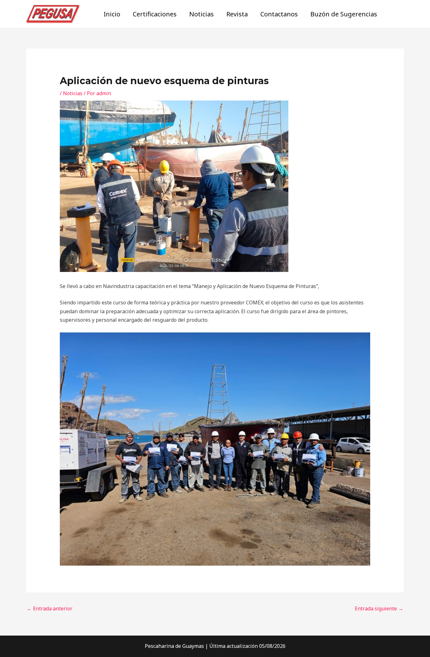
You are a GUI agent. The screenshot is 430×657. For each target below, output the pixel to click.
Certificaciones (155, 14)
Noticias (201, 14)
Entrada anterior (49, 608)
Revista (237, 14)
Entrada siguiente (379, 608)
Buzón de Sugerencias (343, 14)
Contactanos (279, 14)
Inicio (112, 14)
